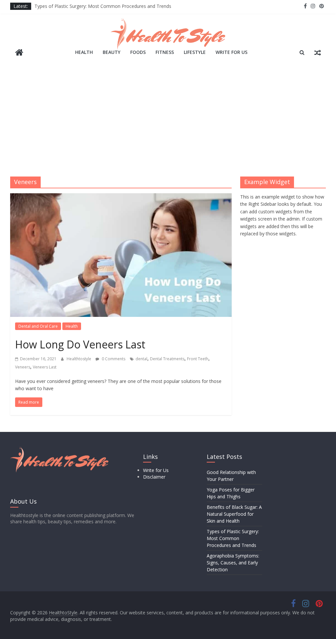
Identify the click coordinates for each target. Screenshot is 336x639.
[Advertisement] (168, 121)
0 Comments (113, 359)
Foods (138, 52)
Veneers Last (44, 367)
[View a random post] (317, 52)
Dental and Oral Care (38, 326)
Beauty (111, 52)
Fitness (165, 52)
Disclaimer (154, 477)
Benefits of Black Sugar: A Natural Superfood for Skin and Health (234, 514)
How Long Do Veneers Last (80, 344)
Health (84, 52)
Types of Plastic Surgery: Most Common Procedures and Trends (102, 6)
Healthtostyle (79, 359)
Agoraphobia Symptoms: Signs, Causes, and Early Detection (233, 563)
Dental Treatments (167, 359)
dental (141, 359)
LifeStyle (195, 52)
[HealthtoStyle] (19, 53)
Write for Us (231, 52)
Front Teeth (197, 359)
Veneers (22, 367)
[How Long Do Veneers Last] (121, 197)
